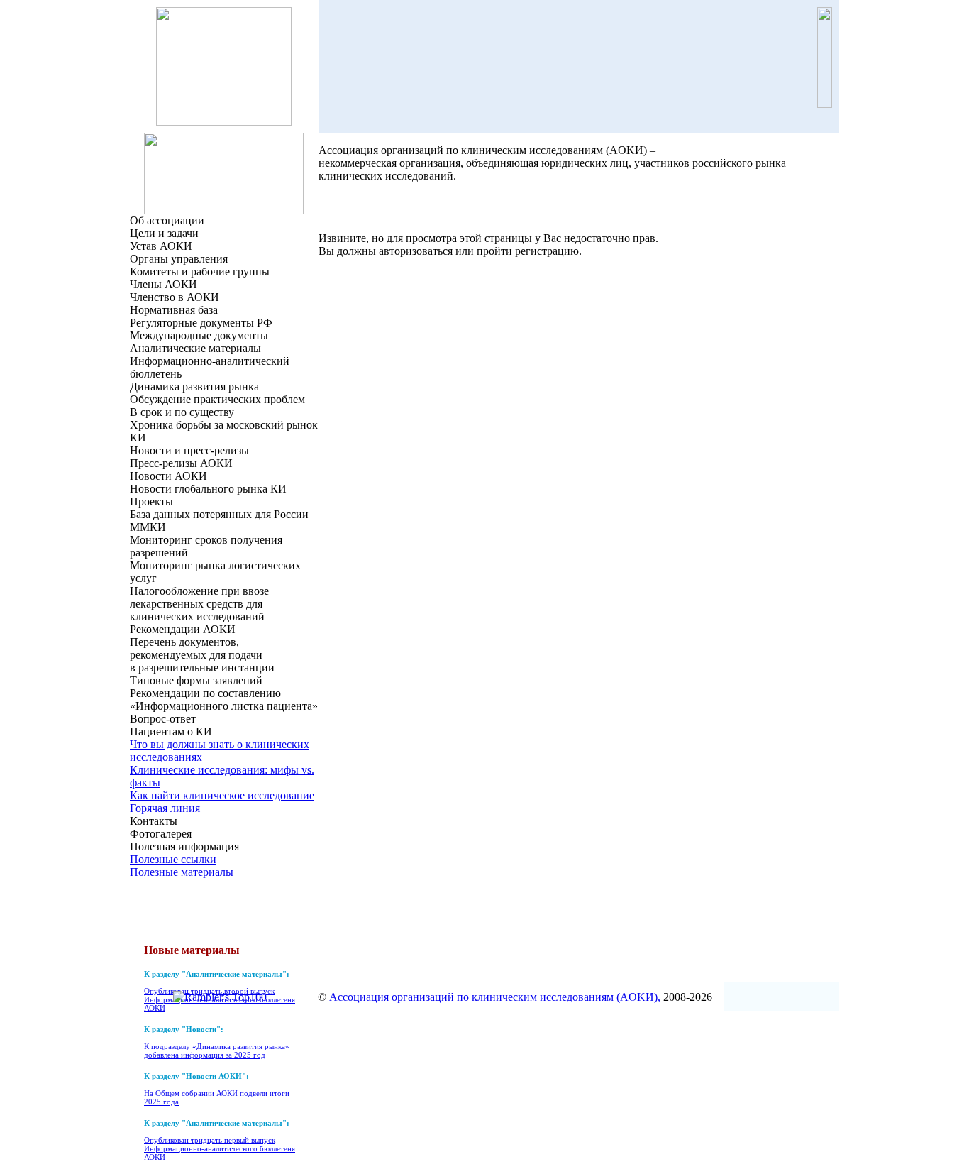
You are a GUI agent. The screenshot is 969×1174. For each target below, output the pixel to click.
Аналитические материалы (195, 348)
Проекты (151, 501)
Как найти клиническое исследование (222, 795)
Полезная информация (184, 846)
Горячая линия (165, 808)
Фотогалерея (161, 834)
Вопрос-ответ (163, 719)
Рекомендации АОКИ (183, 629)
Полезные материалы (181, 872)
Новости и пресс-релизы (189, 450)
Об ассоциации (167, 220)
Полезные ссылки (173, 859)
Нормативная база (174, 310)
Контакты (153, 821)
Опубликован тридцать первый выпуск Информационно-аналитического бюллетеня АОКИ (219, 1148)
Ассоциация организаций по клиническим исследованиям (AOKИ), (494, 997)
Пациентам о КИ (171, 731)
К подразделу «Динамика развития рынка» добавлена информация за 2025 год (216, 1050)
